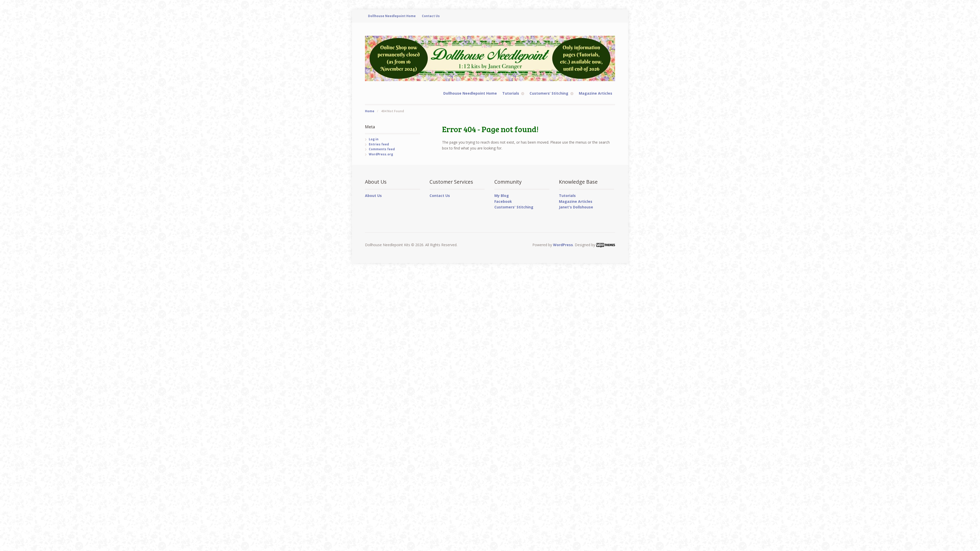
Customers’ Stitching (549, 93)
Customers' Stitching (513, 207)
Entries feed (379, 144)
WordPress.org (381, 154)
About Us (373, 195)
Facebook (503, 201)
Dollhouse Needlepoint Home (392, 16)
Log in (373, 139)
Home (369, 111)
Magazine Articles (595, 93)
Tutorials (510, 93)
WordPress (563, 244)
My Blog (501, 195)
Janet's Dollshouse (576, 207)
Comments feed (382, 149)
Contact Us (431, 16)
